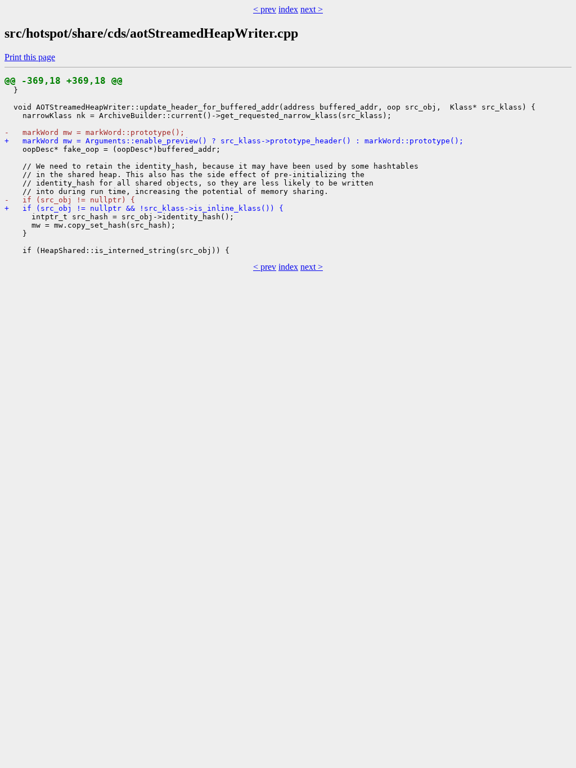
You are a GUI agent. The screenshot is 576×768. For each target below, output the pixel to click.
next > (311, 9)
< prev (264, 9)
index (288, 9)
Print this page (29, 57)
